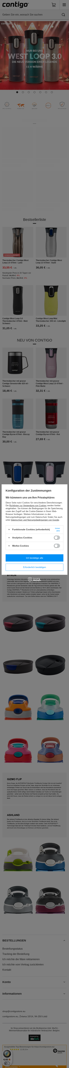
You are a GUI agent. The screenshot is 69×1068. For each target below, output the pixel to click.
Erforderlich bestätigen (34, 567)
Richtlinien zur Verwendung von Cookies (28, 505)
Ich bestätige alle (34, 558)
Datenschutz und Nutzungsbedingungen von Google (35, 520)
